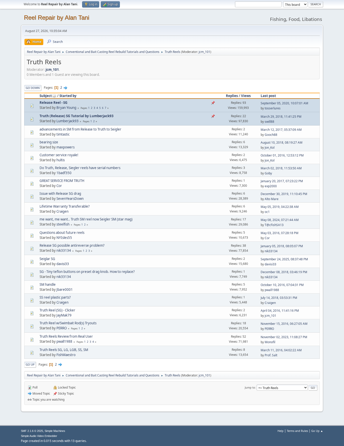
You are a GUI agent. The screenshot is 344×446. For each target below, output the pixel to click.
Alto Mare (272, 199)
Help (281, 431)
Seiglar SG (47, 259)
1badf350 (64, 173)
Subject (46, 95)
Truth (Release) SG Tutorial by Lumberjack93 (77, 116)
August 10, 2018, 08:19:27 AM (281, 142)
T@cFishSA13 (274, 225)
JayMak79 (64, 315)
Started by (68, 95)
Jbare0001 (64, 289)
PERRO (61, 328)
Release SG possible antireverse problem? (72, 245)
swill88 (269, 121)
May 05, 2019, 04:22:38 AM (280, 207)
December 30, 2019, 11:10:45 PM (284, 194)
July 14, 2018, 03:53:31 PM (279, 298)
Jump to (250, 387)
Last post (268, 95)
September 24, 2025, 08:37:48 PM (284, 259)
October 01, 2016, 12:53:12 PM (282, 155)
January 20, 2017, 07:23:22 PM (282, 181)
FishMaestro (66, 355)
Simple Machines (55, 430)
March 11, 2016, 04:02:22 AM (281, 350)
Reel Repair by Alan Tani (56, 17)
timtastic (63, 134)
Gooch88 (271, 135)
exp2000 (271, 186)
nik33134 (63, 250)
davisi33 (62, 264)
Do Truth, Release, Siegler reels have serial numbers (80, 168)
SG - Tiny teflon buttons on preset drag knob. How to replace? (87, 271)
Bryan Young (66, 107)
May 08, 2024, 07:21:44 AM (280, 220)
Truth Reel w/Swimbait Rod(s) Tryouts (68, 323)
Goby (268, 173)
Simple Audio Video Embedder (39, 435)
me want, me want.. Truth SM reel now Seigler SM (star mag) (86, 219)
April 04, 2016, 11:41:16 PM (280, 310)
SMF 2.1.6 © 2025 (32, 430)
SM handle (48, 284)
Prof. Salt (271, 355)
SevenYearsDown (70, 198)
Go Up (30, 364)
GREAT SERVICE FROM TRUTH (62, 180)
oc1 (267, 212)
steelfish (63, 224)
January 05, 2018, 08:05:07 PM (282, 246)
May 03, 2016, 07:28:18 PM (279, 233)
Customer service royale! (59, 155)
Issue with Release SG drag (60, 193)
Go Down (33, 88)
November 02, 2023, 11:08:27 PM (284, 337)
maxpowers (65, 147)
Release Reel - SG (53, 102)
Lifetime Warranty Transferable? (65, 206)
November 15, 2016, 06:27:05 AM (284, 324)
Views (246, 95)
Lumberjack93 (67, 121)
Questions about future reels (62, 232)
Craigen (62, 211)
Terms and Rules (297, 431)
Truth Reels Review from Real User (66, 336)
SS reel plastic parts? (55, 297)
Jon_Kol (269, 147)
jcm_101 (204, 52)
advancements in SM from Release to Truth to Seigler (80, 129)
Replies (232, 95)
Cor (59, 185)
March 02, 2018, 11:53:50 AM (281, 168)
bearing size (49, 142)
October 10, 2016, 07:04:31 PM (282, 285)
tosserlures (273, 108)
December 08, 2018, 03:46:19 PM (284, 272)
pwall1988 (272, 290)
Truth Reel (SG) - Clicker (57, 310)
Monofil (270, 342)
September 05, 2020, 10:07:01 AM (284, 103)
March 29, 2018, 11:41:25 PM (281, 116)
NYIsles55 (64, 237)
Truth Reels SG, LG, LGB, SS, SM (64, 349)
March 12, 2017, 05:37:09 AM (281, 130)
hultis (60, 160)
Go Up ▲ (317, 431)
